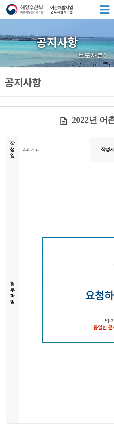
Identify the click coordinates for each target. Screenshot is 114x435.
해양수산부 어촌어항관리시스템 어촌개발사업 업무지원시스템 (60, 9)
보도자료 (90, 55)
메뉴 (104, 9)
